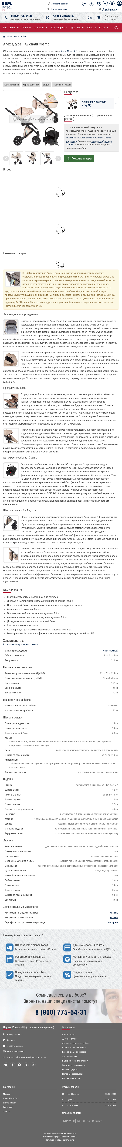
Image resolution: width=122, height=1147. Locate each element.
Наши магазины (59, 9)
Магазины (39, 27)
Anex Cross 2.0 (69, 51)
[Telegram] (105, 3)
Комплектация (11, 84)
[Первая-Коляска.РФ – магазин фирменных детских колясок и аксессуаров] (4, 37)
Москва (6, 1094)
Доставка (76, 27)
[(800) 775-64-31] (6, 17)
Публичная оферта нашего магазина (60, 1137)
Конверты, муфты (70, 1070)
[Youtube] (112, 3)
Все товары (68, 1027)
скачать (114, 912)
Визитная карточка (15, 1052)
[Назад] (6, 158)
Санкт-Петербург (11, 1098)
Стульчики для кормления (74, 1048)
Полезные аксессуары (72, 1074)
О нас (102, 27)
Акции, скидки (68, 1034)
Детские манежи (69, 1056)
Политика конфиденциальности (59, 1140)
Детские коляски (69, 1039)
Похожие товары (62, 84)
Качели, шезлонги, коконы (74, 1052)
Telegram (11, 1040)
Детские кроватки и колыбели (75, 1043)
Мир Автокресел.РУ (71, 1078)
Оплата (91, 27)
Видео (46, 84)
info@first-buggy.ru (15, 1046)
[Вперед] (58, 158)
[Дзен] (91, 3)
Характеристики (31, 84)
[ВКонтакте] (84, 3)
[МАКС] (98, 3)
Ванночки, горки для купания (75, 1061)
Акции (25, 27)
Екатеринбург (9, 1103)
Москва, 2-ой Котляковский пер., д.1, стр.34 (26, 1057)
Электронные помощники (73, 1065)
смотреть (113, 922)
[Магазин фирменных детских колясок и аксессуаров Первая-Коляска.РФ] (7, 6)
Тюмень (6, 1111)
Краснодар (8, 1107)
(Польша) (110, 650)
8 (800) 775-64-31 (21, 15)
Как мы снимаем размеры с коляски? (21, 644)
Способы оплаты (71, 1112)
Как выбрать (58, 27)
